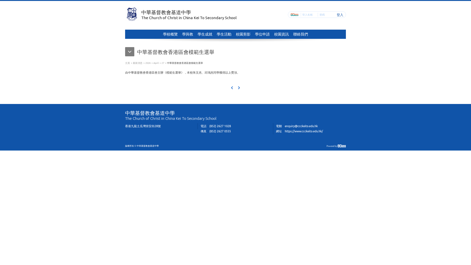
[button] (169, 52)
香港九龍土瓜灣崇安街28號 (143, 126)
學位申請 (262, 34)
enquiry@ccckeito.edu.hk (301, 126)
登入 (340, 14)
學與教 (187, 34)
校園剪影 (243, 34)
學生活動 (224, 34)
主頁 (127, 63)
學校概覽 (170, 34)
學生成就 (205, 34)
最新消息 (137, 63)
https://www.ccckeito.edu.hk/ (304, 131)
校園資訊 (281, 34)
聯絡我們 (300, 34)
